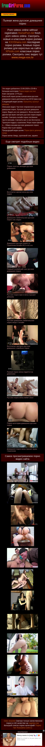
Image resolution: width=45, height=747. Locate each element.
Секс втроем (9, 721)
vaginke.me (34, 723)
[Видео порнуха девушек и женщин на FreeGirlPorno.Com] (16, 5)
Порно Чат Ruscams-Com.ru (27, 726)
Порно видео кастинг (27, 91)
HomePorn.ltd (26, 32)
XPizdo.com (12, 51)
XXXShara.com (17, 42)
